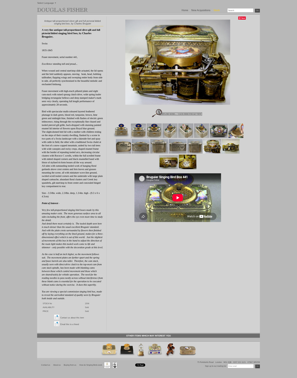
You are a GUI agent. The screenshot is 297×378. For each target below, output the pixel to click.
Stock (216, 10)
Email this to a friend (69, 324)
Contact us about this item (72, 318)
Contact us (45, 365)
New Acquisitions (200, 10)
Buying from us (70, 365)
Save (243, 18)
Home (185, 10)
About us (57, 365)
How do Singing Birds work (90, 365)
